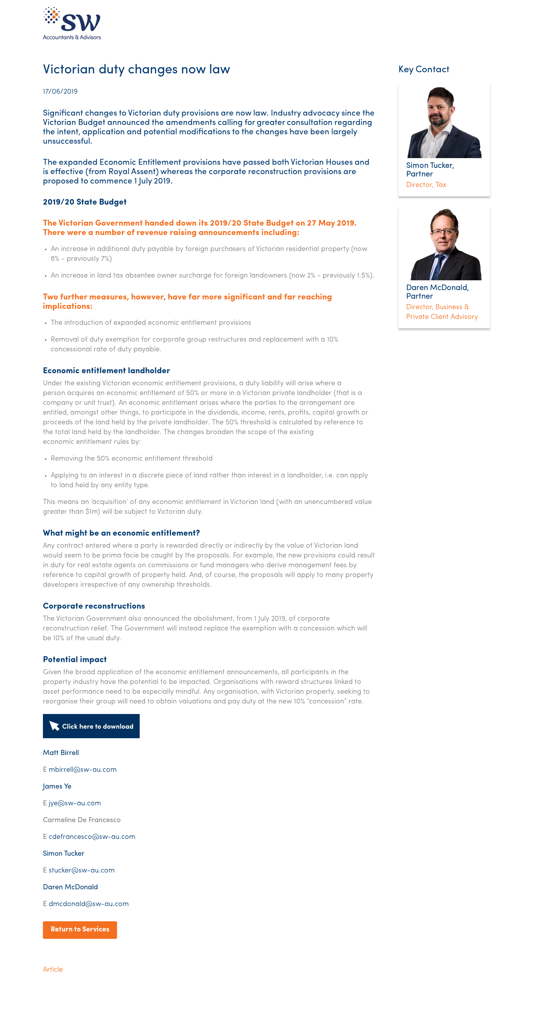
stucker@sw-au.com (82, 870)
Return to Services (80, 929)
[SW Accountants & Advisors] (72, 39)
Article (53, 970)
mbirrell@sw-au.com (83, 770)
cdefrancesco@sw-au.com (92, 837)
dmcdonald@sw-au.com (89, 904)
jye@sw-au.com (75, 803)
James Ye (57, 787)
